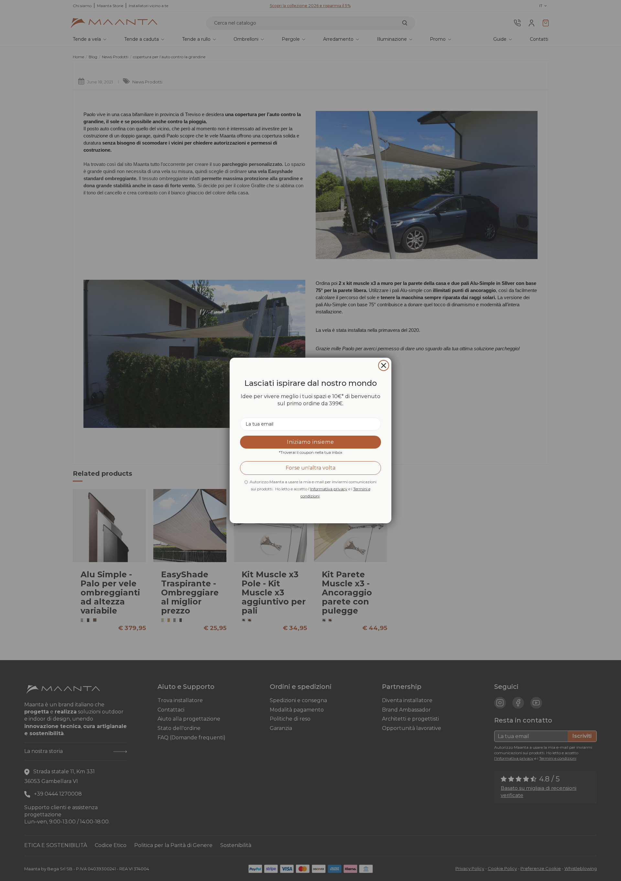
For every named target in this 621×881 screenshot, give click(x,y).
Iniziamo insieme (310, 442)
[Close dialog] (383, 365)
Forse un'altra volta (310, 468)
